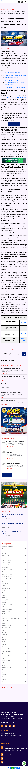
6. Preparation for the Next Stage (13, 86)
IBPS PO (4, 607)
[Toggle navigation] (25, 1)
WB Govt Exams (10, 9)
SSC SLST (4, 553)
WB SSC (13, 51)
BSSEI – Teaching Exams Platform (9, 733)
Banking (4, 597)
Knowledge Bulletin (7, 667)
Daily (3, 590)
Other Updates (6, 660)
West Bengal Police (7, 546)
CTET (3, 658)
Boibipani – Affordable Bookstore (10, 740)
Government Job (7, 574)
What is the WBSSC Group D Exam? (12, 72)
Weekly (4, 602)
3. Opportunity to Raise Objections (13, 80)
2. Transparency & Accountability (13, 79)
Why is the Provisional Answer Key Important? (15, 75)
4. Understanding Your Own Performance (15, 82)
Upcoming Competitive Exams (10, 618)
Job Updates (5, 600)
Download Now (14, 124)
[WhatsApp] (12, 768)
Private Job (5, 583)
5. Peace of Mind (9, 84)
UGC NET (4, 623)
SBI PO (4, 642)
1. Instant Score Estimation (11, 77)
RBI (3, 653)
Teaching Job (6, 562)
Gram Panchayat (7, 565)
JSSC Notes (5, 567)
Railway (4, 572)
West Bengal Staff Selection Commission (14, 97)
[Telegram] (15, 768)
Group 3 (23, 334)
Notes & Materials (7, 609)
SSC (3, 548)
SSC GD (4, 670)
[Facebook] (9, 768)
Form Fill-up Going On (8, 628)
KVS (3, 672)
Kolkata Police (6, 555)
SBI (3, 681)
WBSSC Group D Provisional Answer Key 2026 (15, 74)
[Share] (18, 768)
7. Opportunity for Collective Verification (15, 87)
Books (3, 614)
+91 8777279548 (9, 758)
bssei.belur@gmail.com (11, 754)
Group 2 (23, 328)
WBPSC (4, 558)
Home (3, 9)
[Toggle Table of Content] (2, 70)
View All (7, 475)
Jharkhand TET (6, 649)
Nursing (4, 674)
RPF (3, 677)
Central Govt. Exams (7, 569)
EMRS (3, 637)
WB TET (4, 639)
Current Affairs (6, 588)
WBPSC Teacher (6, 625)
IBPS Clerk (4, 616)
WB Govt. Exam (6, 611)
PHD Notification (6, 651)
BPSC (3, 646)
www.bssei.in (8, 762)
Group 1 (23, 322)
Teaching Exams (6, 560)
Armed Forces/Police (8, 579)
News (3, 595)
